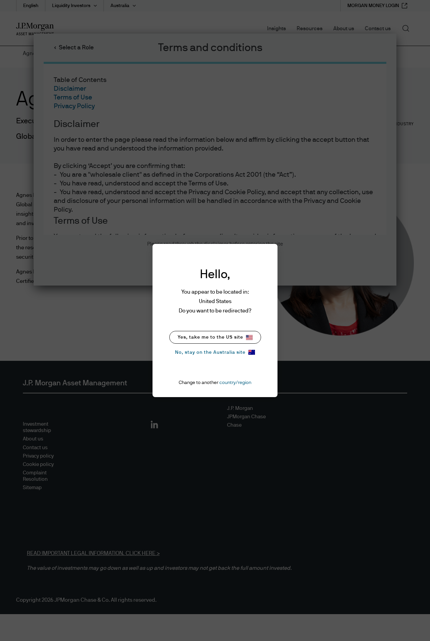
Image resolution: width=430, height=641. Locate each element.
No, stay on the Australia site (210, 352)
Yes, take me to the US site (210, 337)
